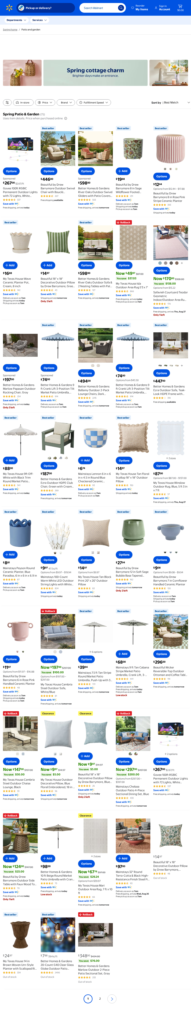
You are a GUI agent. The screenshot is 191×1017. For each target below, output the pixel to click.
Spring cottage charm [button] (95, 70)
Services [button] (37, 19)
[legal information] (65, 118)
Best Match (171, 102)
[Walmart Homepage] (9, 8)
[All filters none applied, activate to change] (7, 102)
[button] (140, 8)
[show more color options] (181, 263)
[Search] (121, 8)
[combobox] (102, 8)
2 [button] (100, 998)
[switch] (23, 102)
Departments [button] (14, 19)
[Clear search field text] (112, 8)
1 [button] (88, 998)
